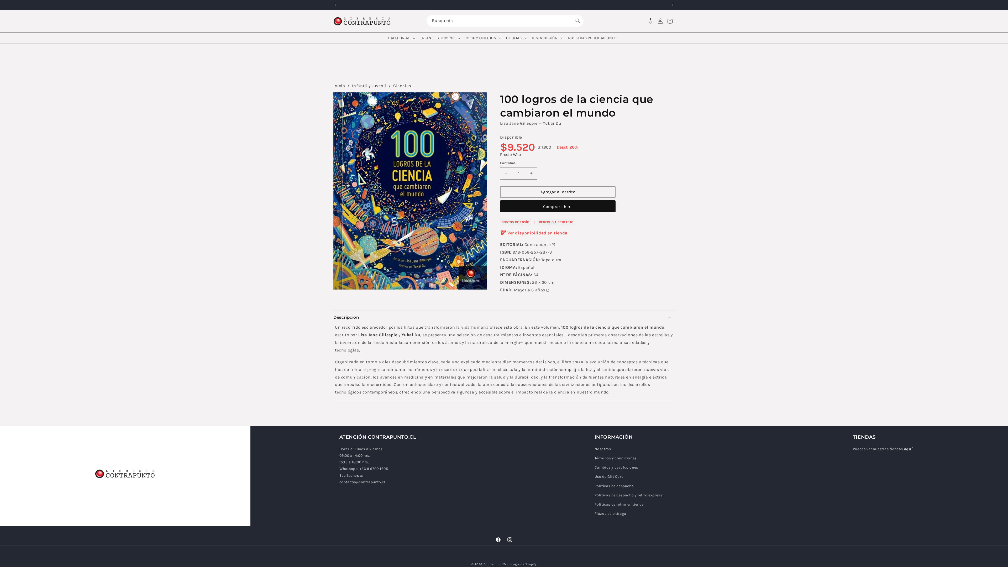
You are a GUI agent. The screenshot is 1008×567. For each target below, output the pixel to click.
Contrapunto (537, 244)
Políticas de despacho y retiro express (628, 495)
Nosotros (603, 449)
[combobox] (505, 21)
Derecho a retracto (556, 222)
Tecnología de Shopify (520, 564)
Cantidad (507, 163)
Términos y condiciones (616, 458)
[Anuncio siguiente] (673, 5)
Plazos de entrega (610, 513)
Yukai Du (552, 123)
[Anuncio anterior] (335, 5)
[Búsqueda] (578, 21)
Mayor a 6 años (529, 289)
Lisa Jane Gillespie (518, 123)
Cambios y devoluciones (616, 467)
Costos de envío (515, 222)
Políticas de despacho (614, 486)
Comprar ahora (558, 206)
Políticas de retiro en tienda (619, 504)
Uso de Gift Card (609, 476)
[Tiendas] (650, 21)
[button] (401, 38)
